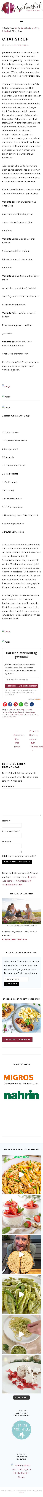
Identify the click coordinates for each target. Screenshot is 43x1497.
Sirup (36, 714)
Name (6, 820)
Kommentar (9, 786)
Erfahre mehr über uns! (14, 939)
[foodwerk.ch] (21, 14)
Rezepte (32, 712)
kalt (28, 714)
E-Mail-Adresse (11, 831)
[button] (5, 704)
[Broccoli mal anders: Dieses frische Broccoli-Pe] (21, 1334)
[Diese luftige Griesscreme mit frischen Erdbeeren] (21, 1214)
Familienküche (7, 712)
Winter (9, 717)
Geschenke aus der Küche (21, 712)
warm (4, 717)
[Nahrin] (21, 1094)
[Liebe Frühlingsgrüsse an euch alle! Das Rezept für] (21, 1294)
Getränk (16, 714)
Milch (32, 714)
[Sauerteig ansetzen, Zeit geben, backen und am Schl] (21, 1254)
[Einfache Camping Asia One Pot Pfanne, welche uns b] (21, 1174)
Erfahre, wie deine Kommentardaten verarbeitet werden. (19, 881)
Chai (11, 714)
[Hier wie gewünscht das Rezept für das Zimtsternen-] (21, 1374)
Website (6, 841)
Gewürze (23, 714)
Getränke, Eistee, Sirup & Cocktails (20, 710)
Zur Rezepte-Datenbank (17, 1039)
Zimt (14, 717)
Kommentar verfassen (21, 45)
